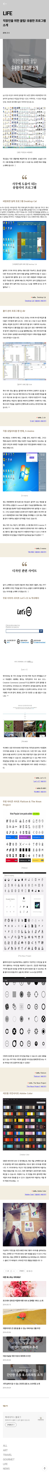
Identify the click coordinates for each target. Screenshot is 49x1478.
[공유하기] (11, 1271)
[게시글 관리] (14, 1271)
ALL (5, 1445)
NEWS (6, 1468)
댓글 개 (5, 1406)
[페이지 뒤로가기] (4, 4)
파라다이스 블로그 (13, 1417)
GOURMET (9, 1459)
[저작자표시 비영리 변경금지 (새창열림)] (29, 1271)
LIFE (7, 13)
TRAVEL (7, 1455)
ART (5, 1450)
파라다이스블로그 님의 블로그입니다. (17, 1420)
